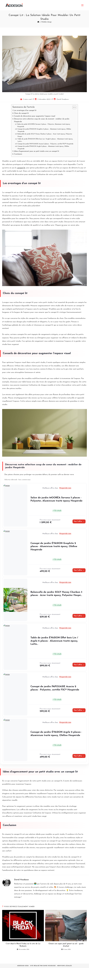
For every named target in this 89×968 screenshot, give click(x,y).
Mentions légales (64, 965)
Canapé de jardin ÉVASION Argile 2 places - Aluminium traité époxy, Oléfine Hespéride (43, 147)
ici (62, 225)
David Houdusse (63, 99)
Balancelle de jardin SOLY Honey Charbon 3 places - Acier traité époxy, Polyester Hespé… (44, 135)
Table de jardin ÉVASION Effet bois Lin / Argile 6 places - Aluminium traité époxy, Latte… (45, 140)
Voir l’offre (79, 521)
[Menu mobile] (82, 5)
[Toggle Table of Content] (73, 107)
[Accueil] (38, 22)
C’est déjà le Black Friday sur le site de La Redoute (23, 945)
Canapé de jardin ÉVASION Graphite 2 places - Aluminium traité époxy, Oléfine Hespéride (44, 130)
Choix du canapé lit (21, 113)
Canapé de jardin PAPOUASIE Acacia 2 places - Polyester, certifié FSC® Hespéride (45, 144)
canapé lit (21, 168)
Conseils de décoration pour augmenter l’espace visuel (34, 116)
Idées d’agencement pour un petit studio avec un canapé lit (36, 151)
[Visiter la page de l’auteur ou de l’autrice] (6, 882)
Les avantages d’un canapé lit (25, 110)
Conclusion (18, 154)
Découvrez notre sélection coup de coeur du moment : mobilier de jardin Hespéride (41, 120)
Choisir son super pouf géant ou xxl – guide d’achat (66, 945)
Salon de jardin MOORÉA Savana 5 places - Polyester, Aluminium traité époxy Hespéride (43, 125)
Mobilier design (46, 22)
